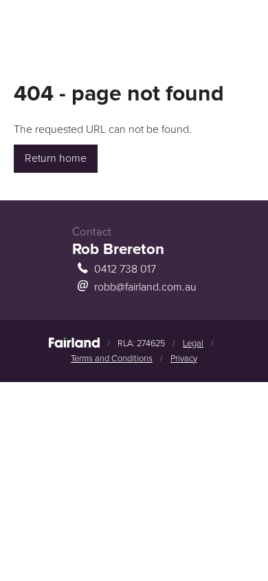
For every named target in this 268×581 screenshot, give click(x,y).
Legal (193, 343)
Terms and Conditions (112, 358)
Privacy (183, 358)
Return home (56, 158)
